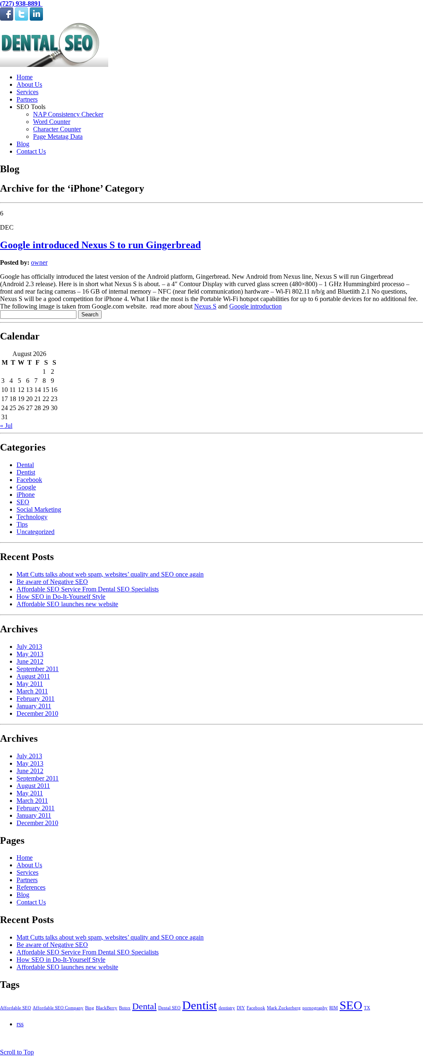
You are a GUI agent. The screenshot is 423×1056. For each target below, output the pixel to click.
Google (26, 487)
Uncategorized (36, 531)
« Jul (6, 425)
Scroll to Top (17, 1052)
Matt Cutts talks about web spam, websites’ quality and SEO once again (110, 574)
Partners (27, 99)
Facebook (29, 479)
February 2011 (36, 698)
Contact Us (31, 151)
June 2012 (30, 661)
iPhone (26, 494)
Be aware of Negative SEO (52, 581)
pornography (315, 1008)
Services (27, 91)
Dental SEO (169, 1008)
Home (25, 77)
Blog (23, 143)
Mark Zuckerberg (284, 1008)
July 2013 (29, 646)
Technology (32, 516)
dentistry (227, 1008)
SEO (23, 501)
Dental (25, 464)
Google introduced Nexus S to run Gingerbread (100, 245)
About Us (29, 84)
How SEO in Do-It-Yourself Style (61, 596)
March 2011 (32, 691)
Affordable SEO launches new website (67, 603)
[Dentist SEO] (54, 64)
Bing (89, 1008)
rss (20, 1024)
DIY (241, 1008)
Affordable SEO (15, 1008)
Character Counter (57, 129)
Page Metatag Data (58, 136)
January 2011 (34, 706)
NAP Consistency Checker (68, 114)
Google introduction (255, 306)
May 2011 (30, 683)
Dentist (26, 472)
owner (39, 262)
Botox (125, 1008)
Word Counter (51, 121)
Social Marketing (39, 509)
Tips (22, 524)
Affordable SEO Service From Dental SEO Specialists (88, 589)
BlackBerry (106, 1008)
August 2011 (33, 676)
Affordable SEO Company (58, 1008)
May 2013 (30, 653)
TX (367, 1008)
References (31, 887)
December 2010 (37, 713)
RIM (333, 1008)
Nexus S (205, 306)
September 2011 (38, 668)
